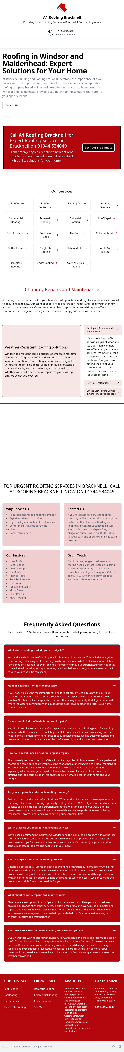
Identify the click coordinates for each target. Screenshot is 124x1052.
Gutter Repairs (12, 1001)
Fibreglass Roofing (16, 264)
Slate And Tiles (75, 248)
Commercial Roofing (16, 220)
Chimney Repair (105, 233)
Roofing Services (105, 205)
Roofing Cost (75, 203)
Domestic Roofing (45, 220)
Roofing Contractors (45, 205)
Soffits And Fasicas (105, 249)
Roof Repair (105, 218)
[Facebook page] (113, 1046)
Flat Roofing (10, 995)
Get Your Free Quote (98, 147)
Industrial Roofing (75, 220)
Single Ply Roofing (45, 249)
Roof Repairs (11, 989)
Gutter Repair (15, 248)
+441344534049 (104, 1007)
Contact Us (12, 105)
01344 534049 (99, 491)
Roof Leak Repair (45, 235)
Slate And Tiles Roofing (75, 264)
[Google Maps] (120, 1046)
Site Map (39, 1007)
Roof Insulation (15, 233)
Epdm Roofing (45, 263)
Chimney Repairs (43, 1001)
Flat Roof (75, 233)
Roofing (15, 203)
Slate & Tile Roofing (15, 1007)
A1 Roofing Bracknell (62, 17)
